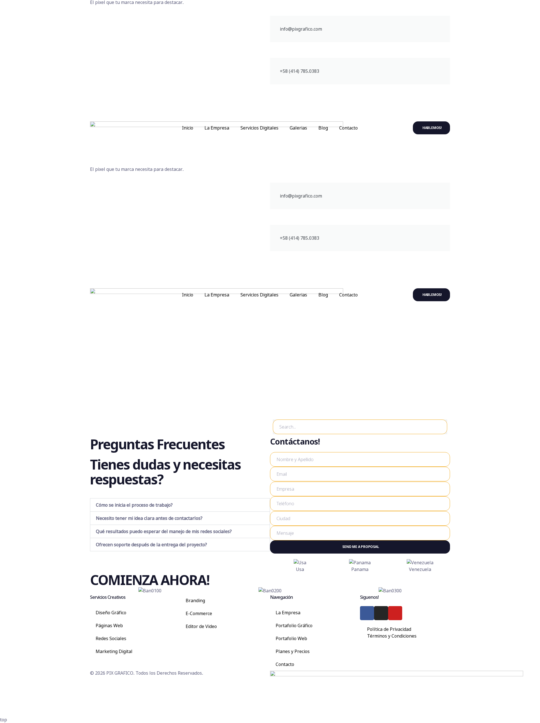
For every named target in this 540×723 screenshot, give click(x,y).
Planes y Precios (293, 651)
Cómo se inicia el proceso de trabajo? (134, 505)
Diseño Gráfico (111, 612)
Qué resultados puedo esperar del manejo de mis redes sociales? (164, 531)
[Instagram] (381, 613)
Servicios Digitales (259, 128)
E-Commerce (199, 613)
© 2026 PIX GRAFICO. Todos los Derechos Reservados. (146, 673)
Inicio (187, 128)
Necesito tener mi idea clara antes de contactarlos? (149, 518)
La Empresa (216, 128)
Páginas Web (109, 625)
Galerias (298, 128)
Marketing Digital (114, 651)
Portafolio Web (291, 638)
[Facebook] (367, 613)
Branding (195, 600)
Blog (323, 128)
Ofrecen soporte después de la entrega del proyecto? (151, 544)
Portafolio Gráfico (294, 625)
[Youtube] (395, 613)
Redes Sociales (111, 638)
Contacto (348, 128)
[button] (180, 504)
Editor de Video (201, 626)
